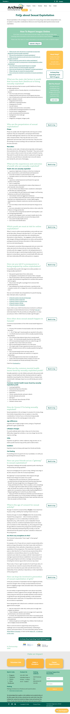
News (50, 6)
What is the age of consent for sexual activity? (21, 71)
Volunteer (40, 6)
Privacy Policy (36, 704)
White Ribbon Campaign (13, 631)
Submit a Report (35, 44)
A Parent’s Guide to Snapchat (17, 299)
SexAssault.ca (16, 363)
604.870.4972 (54, 62)
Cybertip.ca (55, 36)
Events (34, 6)
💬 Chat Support (61, 711)
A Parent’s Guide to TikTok (16, 303)
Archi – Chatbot (24, 681)
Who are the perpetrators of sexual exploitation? (22, 55)
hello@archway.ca (25, 677)
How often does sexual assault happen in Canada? (22, 66)
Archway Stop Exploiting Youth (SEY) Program (54, 74)
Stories (45, 6)
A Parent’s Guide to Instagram (17, 305)
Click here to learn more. (16, 691)
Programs (29, 6)
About (22, 6)
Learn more (54, 100)
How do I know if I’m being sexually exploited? (21, 67)
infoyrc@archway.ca (54, 64)
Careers (61, 1)
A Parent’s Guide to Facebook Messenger (20, 298)
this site (37, 310)
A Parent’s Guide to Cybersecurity (18, 301)
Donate (24, 10)
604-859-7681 (24, 675)
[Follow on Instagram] (12, 704)
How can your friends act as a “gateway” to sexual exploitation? (26, 69)
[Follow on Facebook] (9, 704)
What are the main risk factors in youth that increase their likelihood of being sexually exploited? (24, 52)
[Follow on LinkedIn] (15, 704)
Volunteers (12, 677)
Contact (55, 6)
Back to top (51, 125)
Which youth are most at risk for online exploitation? (23, 60)
